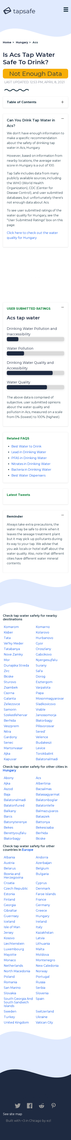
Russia (40, 982)
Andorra (42, 857)
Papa (40, 693)
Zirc (6, 671)
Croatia (9, 883)
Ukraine (42, 1017)
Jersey (8, 932)
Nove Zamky (13, 654)
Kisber (8, 632)
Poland (9, 976)
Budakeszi (43, 742)
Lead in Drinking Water (28, 452)
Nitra (7, 731)
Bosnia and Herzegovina (13, 875)
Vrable (40, 709)
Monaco (10, 960)
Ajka (7, 753)
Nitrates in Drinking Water (31, 464)
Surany (41, 665)
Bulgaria (42, 874)
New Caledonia (47, 965)
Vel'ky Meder (13, 643)
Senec (8, 742)
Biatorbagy (44, 720)
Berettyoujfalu (15, 833)
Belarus (10, 868)
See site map (12, 1114)
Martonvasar (13, 748)
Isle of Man (12, 927)
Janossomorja (46, 715)
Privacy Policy (46, 1094)
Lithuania (43, 943)
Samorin (10, 709)
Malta (40, 949)
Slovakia (10, 993)
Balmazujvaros (47, 811)
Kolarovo (42, 632)
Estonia (9, 894)
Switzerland (45, 1011)
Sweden (10, 1011)
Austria (9, 863)
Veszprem (11, 726)
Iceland (9, 921)
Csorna (9, 693)
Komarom (11, 627)
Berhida (10, 720)
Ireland (41, 921)
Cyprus (41, 883)
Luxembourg (14, 949)
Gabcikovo (44, 654)
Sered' (40, 731)
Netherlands (13, 965)
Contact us (17, 1094)
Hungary (9, 770)
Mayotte (10, 954)
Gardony (10, 737)
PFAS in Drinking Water (29, 458)
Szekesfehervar (15, 715)
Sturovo (10, 682)
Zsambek (11, 687)
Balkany (10, 811)
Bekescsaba (45, 827)
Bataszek (43, 816)
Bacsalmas (43, 789)
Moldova (42, 954)
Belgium (42, 868)
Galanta (10, 698)
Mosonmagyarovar (50, 698)
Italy (39, 927)
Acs (38, 778)
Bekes (8, 827)
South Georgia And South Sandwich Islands (18, 1002)
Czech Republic (16, 888)
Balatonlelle (45, 805)
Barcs (8, 816)
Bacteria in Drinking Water (31, 469)
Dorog (40, 676)
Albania (9, 857)
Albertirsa (43, 783)
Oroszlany (43, 649)
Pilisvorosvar (45, 726)
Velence (42, 737)
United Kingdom (16, 1022)
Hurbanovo (44, 638)
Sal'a (39, 671)
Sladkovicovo (46, 704)
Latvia (40, 938)
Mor (7, 660)
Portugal (43, 976)
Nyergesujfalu (47, 660)
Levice (40, 748)
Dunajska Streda (16, 665)
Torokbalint (44, 753)
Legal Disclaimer (33, 1097)
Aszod (8, 789)
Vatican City (44, 1022)
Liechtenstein (14, 943)
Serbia (40, 988)
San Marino (12, 988)
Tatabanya (12, 649)
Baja (7, 794)
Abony (9, 778)
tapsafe (23, 11)
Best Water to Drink (26, 446)
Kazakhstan (44, 932)
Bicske (8, 676)
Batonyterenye (15, 822)
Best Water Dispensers (28, 475)
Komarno (43, 627)
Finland (9, 899)
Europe (27, 850)
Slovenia (42, 993)
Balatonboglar (47, 800)
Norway (42, 971)
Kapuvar (10, 759)
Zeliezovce (12, 704)
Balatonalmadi (47, 759)
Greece (41, 910)
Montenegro (45, 960)
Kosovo (9, 938)
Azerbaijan (44, 863)
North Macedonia (17, 971)
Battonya (43, 822)
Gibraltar (10, 910)
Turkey (9, 1017)
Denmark (43, 888)
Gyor (39, 643)
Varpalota (43, 687)
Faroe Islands (46, 894)
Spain (40, 999)
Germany (43, 905)
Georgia (10, 905)
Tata (7, 638)
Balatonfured (14, 805)
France (41, 899)
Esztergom (44, 682)
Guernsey (11, 916)
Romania (10, 982)
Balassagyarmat (48, 794)
